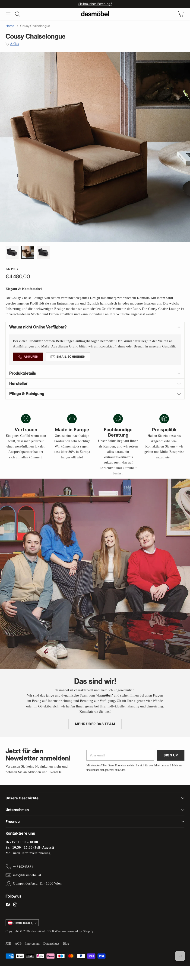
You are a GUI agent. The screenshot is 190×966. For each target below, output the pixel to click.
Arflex (14, 43)
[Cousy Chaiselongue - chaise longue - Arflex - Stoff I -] (95, 147)
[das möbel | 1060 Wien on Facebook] (8, 905)
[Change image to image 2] (27, 252)
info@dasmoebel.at (27, 875)
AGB (18, 943)
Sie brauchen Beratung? (95, 4)
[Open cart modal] (180, 14)
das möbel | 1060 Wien (46, 931)
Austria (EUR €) (23, 922)
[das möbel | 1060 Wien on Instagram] (15, 905)
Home (10, 26)
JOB (8, 943)
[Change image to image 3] (43, 252)
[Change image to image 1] (12, 252)
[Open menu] (8, 14)
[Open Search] (17, 14)
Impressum (32, 943)
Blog (66, 943)
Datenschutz (51, 943)
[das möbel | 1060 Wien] (95, 14)
